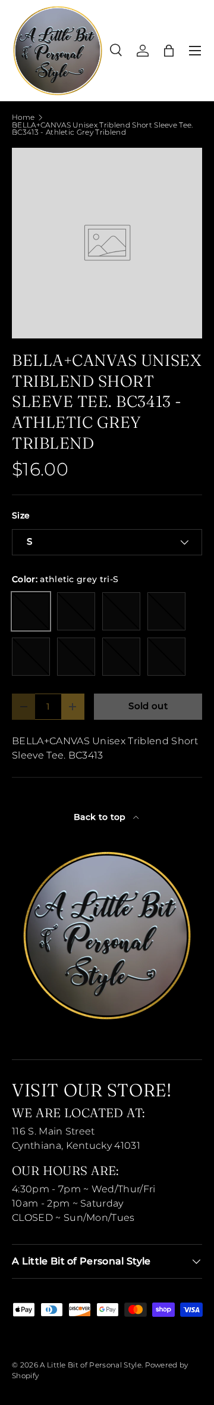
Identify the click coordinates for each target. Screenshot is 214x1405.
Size (21, 515)
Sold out (148, 706)
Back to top (101, 817)
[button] (169, 51)
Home (23, 117)
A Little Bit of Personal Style (90, 1364)
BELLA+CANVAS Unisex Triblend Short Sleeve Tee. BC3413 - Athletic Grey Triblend (102, 129)
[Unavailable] (76, 611)
